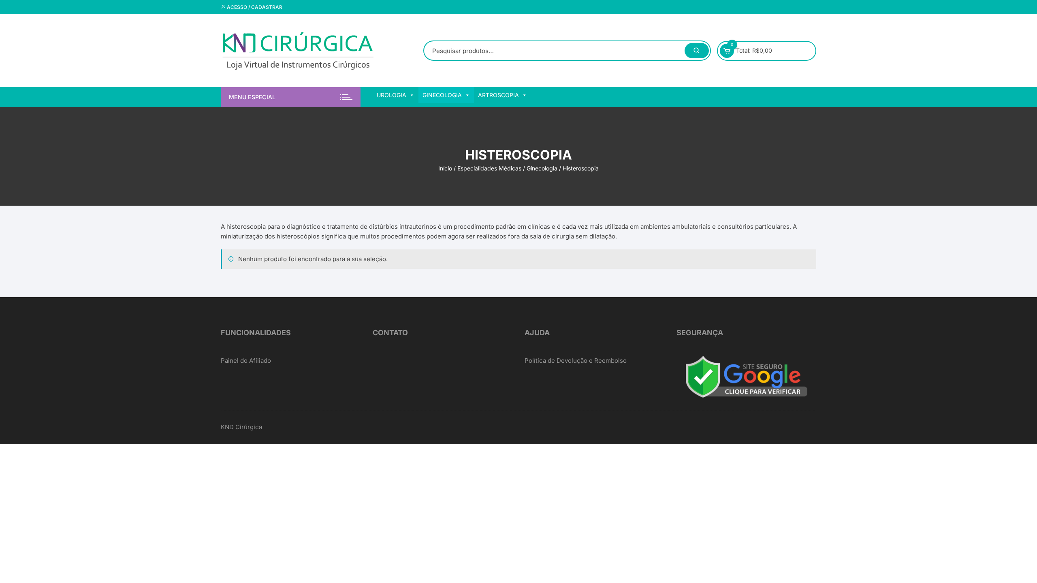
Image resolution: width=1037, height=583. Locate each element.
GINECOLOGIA (442, 94)
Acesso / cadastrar (254, 7)
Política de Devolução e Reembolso (576, 360)
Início (445, 168)
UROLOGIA (391, 94)
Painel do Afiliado (246, 360)
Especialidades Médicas (489, 168)
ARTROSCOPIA (498, 94)
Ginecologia (542, 168)
